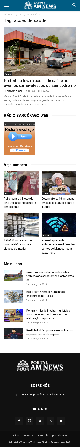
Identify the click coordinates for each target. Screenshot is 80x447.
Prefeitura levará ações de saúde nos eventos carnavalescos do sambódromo (40, 83)
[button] (6, 5)
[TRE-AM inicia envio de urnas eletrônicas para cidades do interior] (21, 225)
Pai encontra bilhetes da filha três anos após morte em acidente (20, 202)
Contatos (28, 435)
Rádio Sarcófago (19, 129)
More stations (26, 146)
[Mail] (40, 421)
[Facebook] (19, 421)
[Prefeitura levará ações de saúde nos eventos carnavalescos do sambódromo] (40, 51)
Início (7, 14)
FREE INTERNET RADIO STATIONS (19, 124)
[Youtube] (61, 421)
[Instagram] (29, 421)
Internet (47, 235)
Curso (46, 193)
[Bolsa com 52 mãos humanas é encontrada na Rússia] (13, 296)
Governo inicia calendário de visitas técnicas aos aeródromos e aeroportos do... (50, 276)
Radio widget (12, 146)
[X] (50, 421)
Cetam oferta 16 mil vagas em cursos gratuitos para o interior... (58, 202)
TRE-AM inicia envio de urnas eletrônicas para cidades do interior (18, 244)
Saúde (8, 74)
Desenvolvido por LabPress (52, 435)
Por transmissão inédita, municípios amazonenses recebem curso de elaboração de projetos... (48, 314)
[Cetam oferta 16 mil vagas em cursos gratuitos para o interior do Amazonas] (59, 183)
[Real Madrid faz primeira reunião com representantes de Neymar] (13, 333)
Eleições (9, 235)
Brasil (8, 193)
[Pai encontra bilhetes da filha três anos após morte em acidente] (21, 183)
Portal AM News (13, 90)
